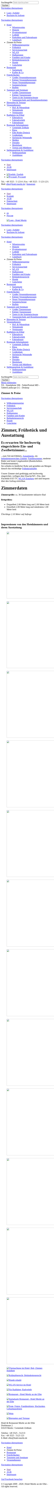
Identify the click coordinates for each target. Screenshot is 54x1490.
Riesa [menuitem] (14, 130)
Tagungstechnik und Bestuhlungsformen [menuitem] (29, 100)
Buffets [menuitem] (15, 87)
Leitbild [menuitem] (15, 35)
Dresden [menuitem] (16, 142)
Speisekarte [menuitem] (17, 70)
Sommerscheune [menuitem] (19, 85)
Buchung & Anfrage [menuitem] (16, 15)
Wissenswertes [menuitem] (18, 27)
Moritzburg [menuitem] (17, 145)
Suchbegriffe (6, 2)
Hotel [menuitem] (9, 25)
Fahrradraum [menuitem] (17, 122)
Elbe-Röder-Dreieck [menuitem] (21, 132)
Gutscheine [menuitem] (17, 65)
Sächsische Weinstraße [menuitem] (22, 137)
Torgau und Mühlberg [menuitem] (21, 147)
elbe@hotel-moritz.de (15, 184)
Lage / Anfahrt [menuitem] (13, 13)
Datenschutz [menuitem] (12, 201)
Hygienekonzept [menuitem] (19, 32)
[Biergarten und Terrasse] (18, 1418)
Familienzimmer (35, 458)
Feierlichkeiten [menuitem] (13, 75)
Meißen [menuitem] (15, 140)
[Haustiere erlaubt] (14, 1380)
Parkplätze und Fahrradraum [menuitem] (24, 37)
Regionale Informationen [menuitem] (17, 125)
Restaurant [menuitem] (11, 67)
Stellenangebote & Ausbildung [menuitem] (20, 150)
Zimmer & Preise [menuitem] (14, 42)
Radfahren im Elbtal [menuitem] (15, 115)
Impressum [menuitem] (11, 169)
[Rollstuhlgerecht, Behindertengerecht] (24, 1375)
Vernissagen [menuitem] (17, 112)
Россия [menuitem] (10, 215)
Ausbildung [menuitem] (17, 155)
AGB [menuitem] (9, 167)
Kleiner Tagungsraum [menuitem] (21, 95)
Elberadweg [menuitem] (17, 117)
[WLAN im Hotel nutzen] (19, 1385)
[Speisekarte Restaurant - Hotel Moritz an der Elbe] (27, 1401)
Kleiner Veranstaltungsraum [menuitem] (24, 80)
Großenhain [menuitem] (17, 135)
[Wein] (10, 1413)
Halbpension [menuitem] (17, 55)
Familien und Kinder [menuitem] (21, 57)
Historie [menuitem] (15, 30)
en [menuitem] (8, 213)
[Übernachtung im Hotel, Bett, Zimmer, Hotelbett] (27, 1370)
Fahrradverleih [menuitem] (18, 120)
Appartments (28, 456)
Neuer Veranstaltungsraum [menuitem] (23, 82)
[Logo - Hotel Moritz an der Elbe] (17, 220)
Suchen (5, 5)
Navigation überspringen (12, 8)
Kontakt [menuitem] (10, 196)
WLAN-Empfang (26, 478)
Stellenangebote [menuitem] (19, 152)
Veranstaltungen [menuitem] (14, 105)
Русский (21, 177)
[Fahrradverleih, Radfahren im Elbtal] (19, 1389)
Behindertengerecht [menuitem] (20, 60)
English (19, 174)
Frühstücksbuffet (29, 468)
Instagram (31, 184)
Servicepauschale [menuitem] (19, 50)
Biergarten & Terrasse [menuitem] (16, 102)
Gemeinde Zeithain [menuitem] (20, 127)
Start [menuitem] (9, 164)
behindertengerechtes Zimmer (14, 458)
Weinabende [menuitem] (17, 110)
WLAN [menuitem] (15, 52)
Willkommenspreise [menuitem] (20, 45)
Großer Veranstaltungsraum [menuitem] (24, 77)
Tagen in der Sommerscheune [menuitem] (25, 97)
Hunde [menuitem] (15, 62)
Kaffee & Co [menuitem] (18, 72)
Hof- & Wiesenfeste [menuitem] (20, 107)
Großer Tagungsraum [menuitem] (21, 92)
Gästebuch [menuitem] (16, 40)
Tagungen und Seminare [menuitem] (17, 90)
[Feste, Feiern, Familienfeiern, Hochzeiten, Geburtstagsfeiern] (27, 1409)
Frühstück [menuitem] (16, 47)
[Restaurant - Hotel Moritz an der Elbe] (24, 1394)
